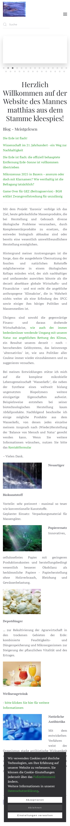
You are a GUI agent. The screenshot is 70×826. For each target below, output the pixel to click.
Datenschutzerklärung (23, 791)
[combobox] (26, 24)
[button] (65, 14)
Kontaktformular (19, 447)
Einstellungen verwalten (35, 815)
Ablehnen (35, 807)
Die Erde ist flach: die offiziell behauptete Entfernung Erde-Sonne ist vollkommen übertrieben (31, 162)
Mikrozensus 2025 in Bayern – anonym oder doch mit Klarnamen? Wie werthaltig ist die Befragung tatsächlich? (33, 179)
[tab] (3, 68)
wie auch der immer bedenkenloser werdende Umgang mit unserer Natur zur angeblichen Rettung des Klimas (35, 332)
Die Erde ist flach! (15, 138)
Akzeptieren (35, 799)
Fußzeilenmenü (44, 777)
